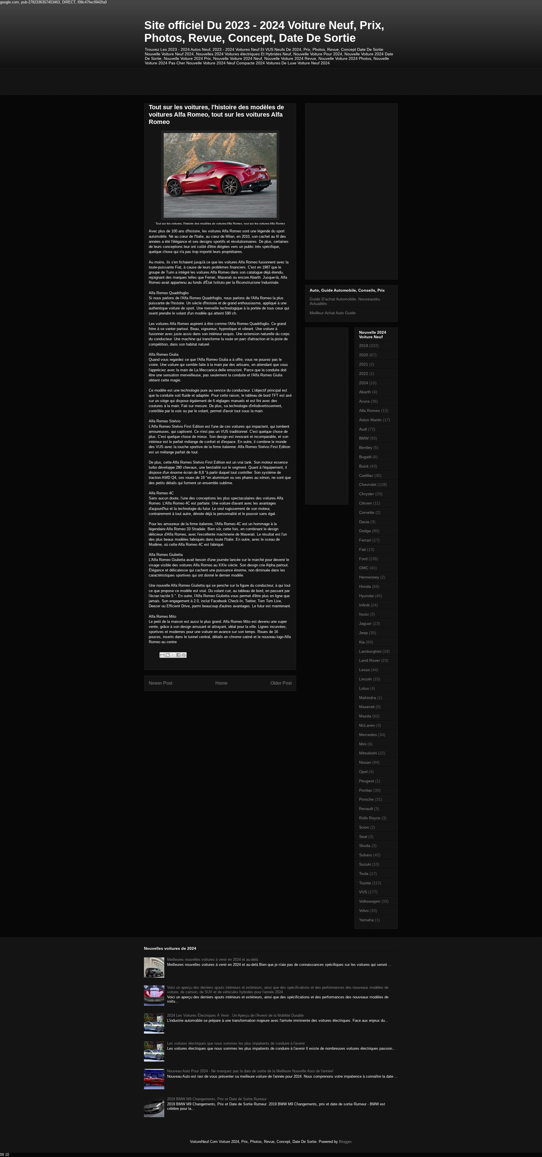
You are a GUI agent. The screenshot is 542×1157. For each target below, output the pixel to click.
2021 (363, 364)
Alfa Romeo (369, 410)
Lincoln (365, 679)
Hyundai (366, 595)
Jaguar (365, 623)
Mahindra (367, 697)
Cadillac (366, 475)
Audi (363, 429)
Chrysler (366, 494)
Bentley (365, 447)
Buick (364, 466)
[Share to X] (173, 655)
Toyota (365, 883)
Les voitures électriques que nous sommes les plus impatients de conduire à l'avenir (236, 1043)
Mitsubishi (368, 753)
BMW (364, 438)
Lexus (364, 669)
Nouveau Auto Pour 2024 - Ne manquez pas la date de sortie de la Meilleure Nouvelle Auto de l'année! (250, 1071)
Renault (366, 808)
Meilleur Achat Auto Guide (333, 313)
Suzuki (365, 864)
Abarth (365, 392)
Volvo (364, 910)
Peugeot (366, 781)
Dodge (365, 531)
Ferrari (365, 540)
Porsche (366, 799)
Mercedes (368, 734)
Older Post (281, 683)
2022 (363, 373)
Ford (363, 558)
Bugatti (365, 457)
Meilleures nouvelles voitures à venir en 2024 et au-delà (212, 959)
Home (221, 683)
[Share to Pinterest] (184, 655)
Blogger (345, 1141)
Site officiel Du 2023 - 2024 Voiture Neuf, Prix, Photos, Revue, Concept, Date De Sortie (264, 31)
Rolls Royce (369, 818)
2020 (363, 355)
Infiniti (364, 605)
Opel (363, 771)
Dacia (364, 521)
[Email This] (162, 655)
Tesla (363, 873)
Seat (363, 836)
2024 (363, 383)
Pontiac (365, 790)
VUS (363, 892)
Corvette (366, 512)
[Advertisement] (247, 80)
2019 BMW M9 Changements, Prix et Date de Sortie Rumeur (216, 1099)
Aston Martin (370, 420)
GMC (363, 568)
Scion (364, 827)
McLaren (367, 725)
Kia (362, 642)
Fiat (362, 549)
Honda (365, 586)
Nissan (365, 762)
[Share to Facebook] (178, 655)
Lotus (364, 688)
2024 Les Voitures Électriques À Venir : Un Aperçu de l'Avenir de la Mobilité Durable (235, 1015)
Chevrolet (367, 484)
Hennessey (369, 577)
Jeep (363, 632)
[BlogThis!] (168, 655)
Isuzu (364, 614)
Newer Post (160, 683)
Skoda (364, 845)
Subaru (365, 855)
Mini (362, 744)
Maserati (367, 706)
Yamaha (366, 920)
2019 (363, 345)
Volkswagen (369, 901)
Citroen (365, 503)
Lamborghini (370, 651)
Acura (364, 401)
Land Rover (369, 660)
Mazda (365, 716)
